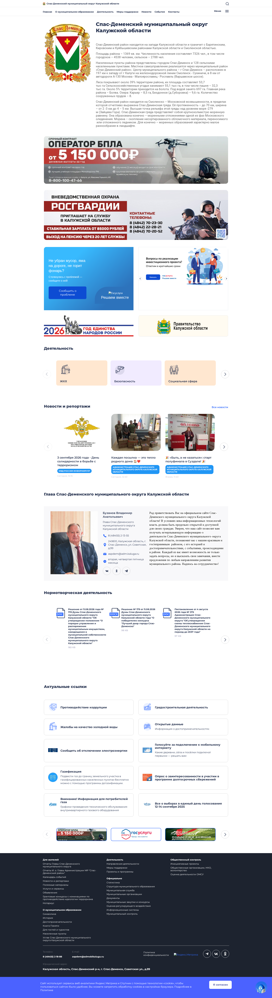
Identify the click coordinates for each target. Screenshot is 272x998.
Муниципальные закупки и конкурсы (128, 902)
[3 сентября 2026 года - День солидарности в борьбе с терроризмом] (82, 432)
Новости (146, 11)
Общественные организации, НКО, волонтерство (190, 869)
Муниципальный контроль (122, 913)
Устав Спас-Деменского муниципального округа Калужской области (67, 939)
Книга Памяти (51, 925)
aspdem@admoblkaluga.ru (88, 956)
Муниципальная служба (120, 890)
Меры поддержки (127, 11)
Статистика (113, 882)
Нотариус (48, 903)
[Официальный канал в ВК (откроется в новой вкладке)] (216, 954)
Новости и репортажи (56, 881)
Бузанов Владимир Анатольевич (117, 515)
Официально (114, 878)
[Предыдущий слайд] (140, 278)
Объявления (50, 892)
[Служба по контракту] (82, 834)
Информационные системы (123, 909)
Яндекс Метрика (106, 983)
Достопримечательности (57, 921)
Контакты (173, 11)
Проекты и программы (120, 871)
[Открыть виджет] (261, 987)
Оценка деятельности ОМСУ (187, 874)
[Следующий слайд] (226, 278)
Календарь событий (54, 877)
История (48, 918)
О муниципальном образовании (74, 11)
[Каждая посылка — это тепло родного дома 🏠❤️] (136, 432)
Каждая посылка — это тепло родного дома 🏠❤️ (133, 459)
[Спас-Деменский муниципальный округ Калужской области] (67, 52)
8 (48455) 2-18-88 (52, 956)
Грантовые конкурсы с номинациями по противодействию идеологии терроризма (68, 898)
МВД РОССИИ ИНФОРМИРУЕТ (74, 471)
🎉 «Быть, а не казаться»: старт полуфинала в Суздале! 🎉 (188, 459)
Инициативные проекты (184, 863)
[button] (225, 374)
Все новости (220, 407)
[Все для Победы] (190, 834)
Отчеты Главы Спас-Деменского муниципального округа (61, 865)
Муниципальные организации (124, 894)
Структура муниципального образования (131, 886)
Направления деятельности (123, 863)
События (160, 11)
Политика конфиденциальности (156, 953)
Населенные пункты (54, 933)
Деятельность (105, 11)
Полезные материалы (55, 884)
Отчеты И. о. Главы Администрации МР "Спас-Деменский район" (69, 872)
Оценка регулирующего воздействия (129, 906)
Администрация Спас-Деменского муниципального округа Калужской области (135, 469)
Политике (46, 990)
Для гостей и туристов (56, 929)
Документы (113, 898)
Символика (49, 914)
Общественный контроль (185, 859)
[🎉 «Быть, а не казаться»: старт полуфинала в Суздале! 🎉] (190, 432)
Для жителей (51, 859)
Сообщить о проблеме (67, 292)
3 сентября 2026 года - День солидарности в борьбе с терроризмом (78, 461)
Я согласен (220, 984)
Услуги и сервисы (53, 888)
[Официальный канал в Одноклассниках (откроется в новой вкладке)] (225, 954)
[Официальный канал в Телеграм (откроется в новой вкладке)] (207, 954)
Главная (47, 11)
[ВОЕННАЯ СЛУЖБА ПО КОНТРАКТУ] (136, 159)
